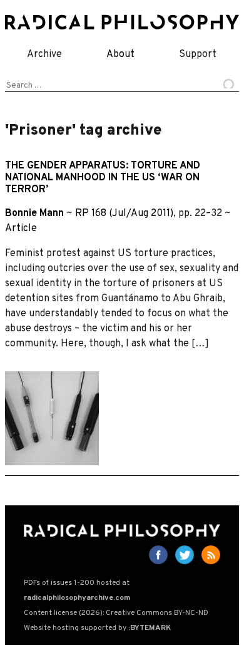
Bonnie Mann (34, 213)
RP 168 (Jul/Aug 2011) (124, 213)
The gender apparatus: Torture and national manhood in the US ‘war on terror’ (102, 178)
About (120, 54)
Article (21, 228)
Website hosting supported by (97, 628)
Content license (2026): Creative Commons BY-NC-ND (116, 613)
